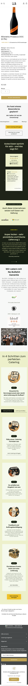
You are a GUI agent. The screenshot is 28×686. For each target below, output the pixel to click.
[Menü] (1, 3)
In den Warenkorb (14, 97)
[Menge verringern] (2, 91)
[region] (14, 180)
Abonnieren (14, 659)
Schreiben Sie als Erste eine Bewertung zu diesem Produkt (14, 614)
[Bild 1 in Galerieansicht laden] (14, 21)
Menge (3, 88)
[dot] (11, 261)
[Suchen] (4, 3)
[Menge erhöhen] (8, 91)
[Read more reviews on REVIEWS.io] (14, 164)
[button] (5, 180)
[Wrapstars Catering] (14, 3)
